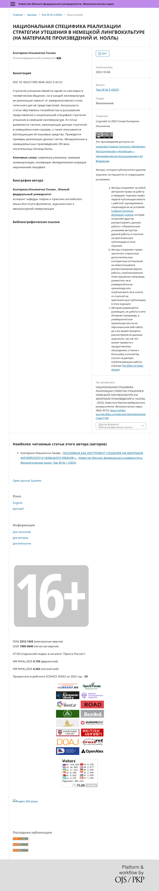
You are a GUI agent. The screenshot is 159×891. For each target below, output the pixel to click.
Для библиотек (22, 543)
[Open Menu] (13, 4)
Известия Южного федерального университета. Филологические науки (66, 4)
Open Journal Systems (27, 480)
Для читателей (22, 532)
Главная (18, 14)
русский (18, 508)
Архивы (32, 14)
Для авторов (20, 537)
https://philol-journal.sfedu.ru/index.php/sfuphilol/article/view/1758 (120, 414)
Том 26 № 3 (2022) (51, 14)
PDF (104, 53)
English (17, 503)
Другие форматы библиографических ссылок (116, 426)
